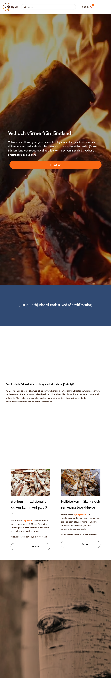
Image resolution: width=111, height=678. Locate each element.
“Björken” (28, 520)
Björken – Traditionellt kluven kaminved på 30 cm (29, 507)
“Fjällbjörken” (80, 514)
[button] (105, 7)
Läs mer (35, 546)
